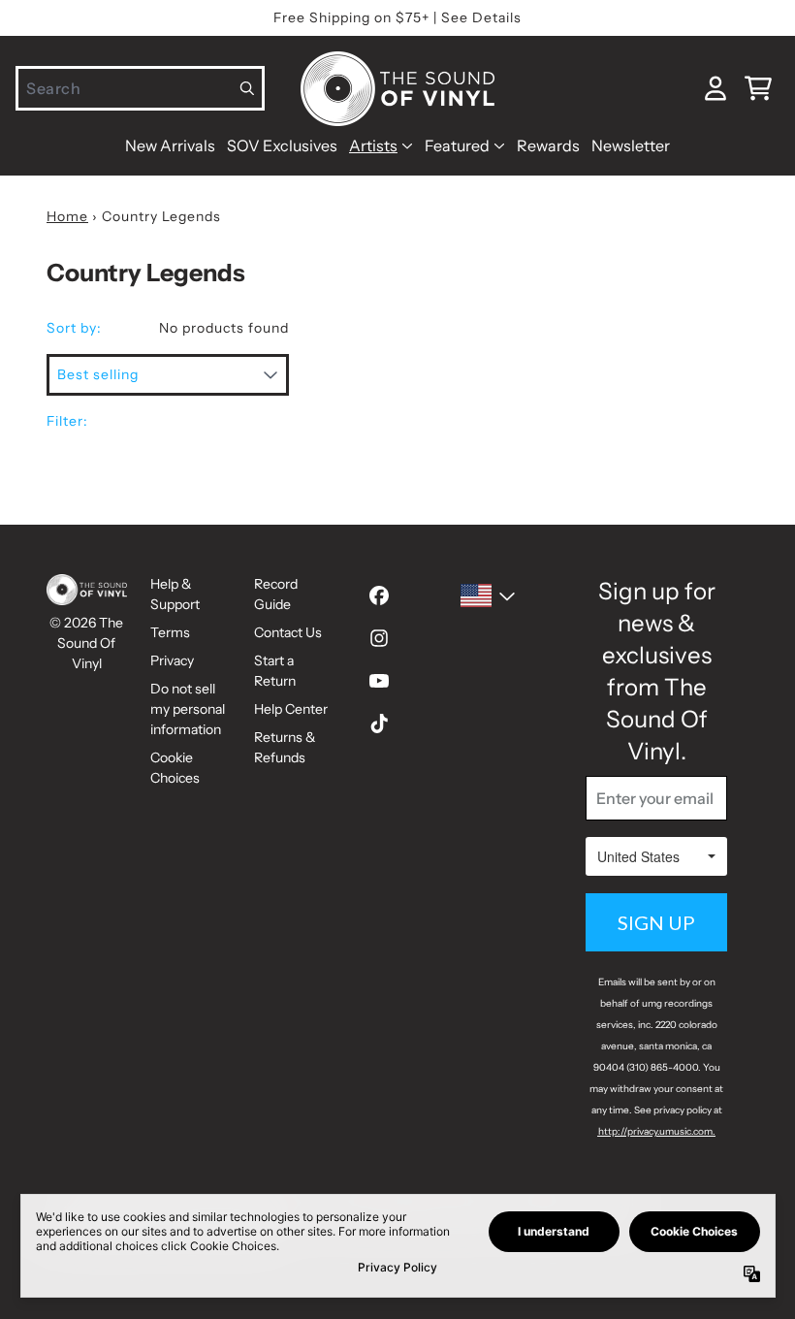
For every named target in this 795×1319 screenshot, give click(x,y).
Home (67, 216)
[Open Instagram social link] (379, 638)
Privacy (172, 660)
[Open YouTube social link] (379, 681)
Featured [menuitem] (457, 145)
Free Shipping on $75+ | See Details (397, 17)
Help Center (291, 709)
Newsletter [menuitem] (630, 145)
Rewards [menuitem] (548, 145)
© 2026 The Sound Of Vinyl (86, 643)
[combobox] (140, 88)
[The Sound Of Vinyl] (397, 88)
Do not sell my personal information (187, 709)
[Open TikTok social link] (379, 723)
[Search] (248, 88)
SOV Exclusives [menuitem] (282, 145)
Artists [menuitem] (373, 145)
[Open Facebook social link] (379, 595)
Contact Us (288, 632)
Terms (170, 632)
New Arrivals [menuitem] (170, 145)
